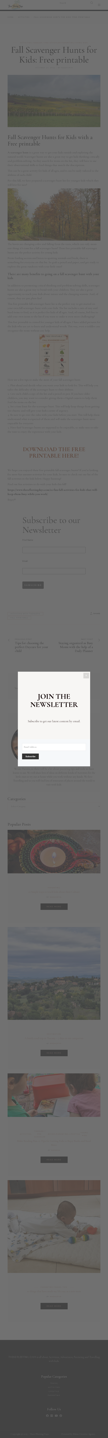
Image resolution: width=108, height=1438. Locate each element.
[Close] (86, 675)
